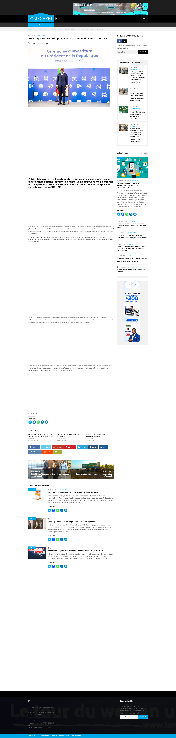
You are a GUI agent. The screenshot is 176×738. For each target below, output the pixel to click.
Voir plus (144, 153)
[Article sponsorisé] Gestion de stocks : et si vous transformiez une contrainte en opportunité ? (131, 248)
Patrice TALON (43, 43)
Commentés (137, 63)
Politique (60, 29)
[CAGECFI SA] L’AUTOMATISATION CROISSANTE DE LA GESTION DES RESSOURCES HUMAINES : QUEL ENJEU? (131, 225)
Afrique (53, 29)
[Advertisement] (71, 124)
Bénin (34, 43)
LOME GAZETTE (43, 35)
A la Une (46, 29)
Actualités (38, 29)
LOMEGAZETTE (43, 18)
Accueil (31, 29)
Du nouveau (124, 63)
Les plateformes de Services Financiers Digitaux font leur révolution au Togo (128, 185)
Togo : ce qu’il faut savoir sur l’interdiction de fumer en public (73, 492)
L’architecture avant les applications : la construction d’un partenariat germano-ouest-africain (137, 97)
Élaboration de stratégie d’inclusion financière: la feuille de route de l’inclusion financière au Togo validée (132, 237)
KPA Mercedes (62, 519)
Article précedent (35, 471)
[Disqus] (71, 604)
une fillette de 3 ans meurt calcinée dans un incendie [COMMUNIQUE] (76, 551)
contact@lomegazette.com (42, 727)
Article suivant (107, 471)
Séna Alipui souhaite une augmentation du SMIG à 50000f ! (72, 522)
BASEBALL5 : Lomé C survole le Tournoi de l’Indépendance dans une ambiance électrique (137, 114)
